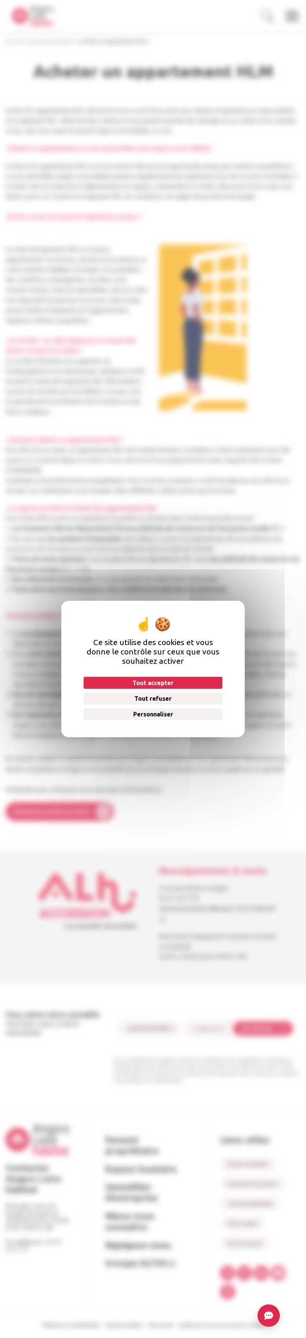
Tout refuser (153, 698)
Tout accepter (153, 682)
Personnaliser (153, 714)
